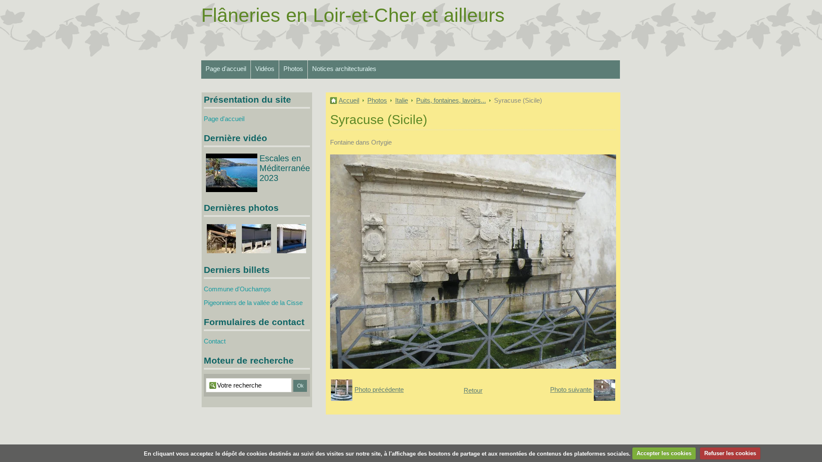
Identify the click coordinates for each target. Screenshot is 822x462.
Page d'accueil (226, 68)
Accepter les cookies (664, 453)
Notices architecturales (344, 68)
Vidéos (264, 68)
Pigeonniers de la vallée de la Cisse (253, 302)
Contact (215, 341)
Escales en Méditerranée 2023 (284, 168)
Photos (293, 68)
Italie (401, 100)
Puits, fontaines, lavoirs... (451, 100)
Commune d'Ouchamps (237, 289)
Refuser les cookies (730, 453)
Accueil (349, 100)
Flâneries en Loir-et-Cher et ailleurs (353, 15)
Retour (473, 390)
